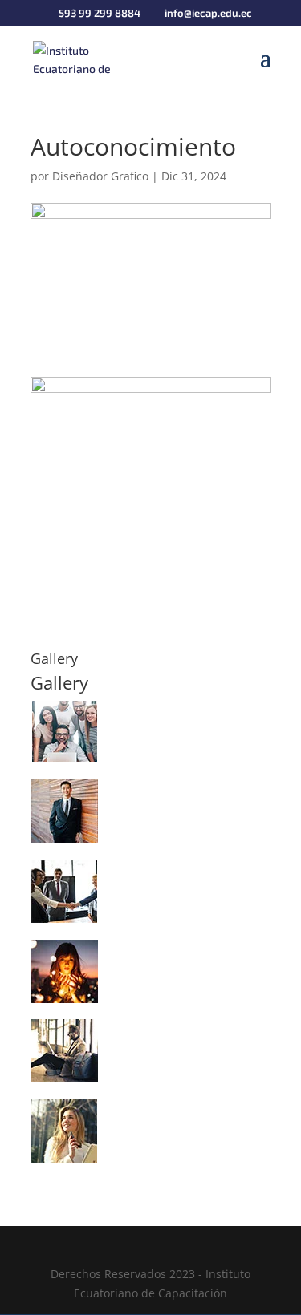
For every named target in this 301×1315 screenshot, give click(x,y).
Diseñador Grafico (100, 176)
